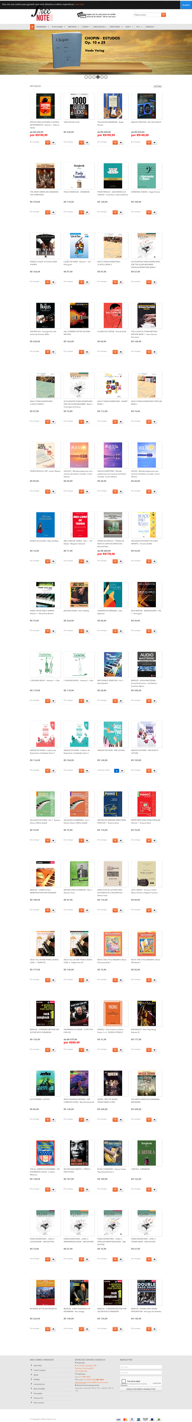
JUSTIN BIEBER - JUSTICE (40, 1099)
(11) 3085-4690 (85, 1377)
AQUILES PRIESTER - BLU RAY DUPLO (146, 122)
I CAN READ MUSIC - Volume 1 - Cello (44, 680)
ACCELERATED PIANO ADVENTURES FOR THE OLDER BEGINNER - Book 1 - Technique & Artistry (78, 404)
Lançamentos (39, 1384)
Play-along (57, 27)
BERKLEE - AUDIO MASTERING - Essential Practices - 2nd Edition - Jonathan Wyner (144, 683)
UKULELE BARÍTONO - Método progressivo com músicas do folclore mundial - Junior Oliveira (111, 474)
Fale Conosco (38, 1402)
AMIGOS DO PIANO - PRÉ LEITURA (111, 750)
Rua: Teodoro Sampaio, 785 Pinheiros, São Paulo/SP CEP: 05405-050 (85, 1368)
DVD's (128, 27)
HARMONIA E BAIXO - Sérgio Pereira (145, 192)
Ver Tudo (157, 86)
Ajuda (35, 1375)
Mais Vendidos (39, 1389)
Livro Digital (99, 27)
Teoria (85, 27)
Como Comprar (39, 1370)
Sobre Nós (37, 1365)
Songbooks (41, 27)
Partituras (115, 27)
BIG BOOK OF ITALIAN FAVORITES (43, 1308)
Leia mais (79, 4)
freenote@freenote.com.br (97, 1382)
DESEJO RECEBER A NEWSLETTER (141, 1389)
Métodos (72, 27)
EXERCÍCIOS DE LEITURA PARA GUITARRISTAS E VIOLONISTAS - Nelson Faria (110, 893)
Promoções (37, 1393)
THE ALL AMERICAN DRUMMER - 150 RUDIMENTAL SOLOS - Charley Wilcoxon (45, 1172)
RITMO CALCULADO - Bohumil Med (44, 541)
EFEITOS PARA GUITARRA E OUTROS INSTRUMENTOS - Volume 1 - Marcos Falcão (44, 125)
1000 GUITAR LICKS (72, 122)
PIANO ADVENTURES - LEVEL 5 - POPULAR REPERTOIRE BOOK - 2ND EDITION (111, 1242)
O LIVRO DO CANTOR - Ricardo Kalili (111, 331)
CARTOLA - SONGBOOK (140, 1169)
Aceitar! (186, 4)
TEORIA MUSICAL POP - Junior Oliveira (45, 471)
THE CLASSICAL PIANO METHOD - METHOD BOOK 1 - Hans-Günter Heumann (144, 334)
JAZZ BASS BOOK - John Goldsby (76, 610)
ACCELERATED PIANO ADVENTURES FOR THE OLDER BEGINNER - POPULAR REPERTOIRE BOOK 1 (145, 264)
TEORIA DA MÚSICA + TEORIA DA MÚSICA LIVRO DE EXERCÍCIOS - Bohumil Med (110, 544)
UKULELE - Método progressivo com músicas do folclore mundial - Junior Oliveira (78, 474)
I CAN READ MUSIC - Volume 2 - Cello (78, 680)
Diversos (150, 27)
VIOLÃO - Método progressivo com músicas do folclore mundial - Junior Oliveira (145, 474)
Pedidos (36, 1379)
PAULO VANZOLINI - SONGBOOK (77, 192)
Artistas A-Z (38, 1398)
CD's (138, 27)
